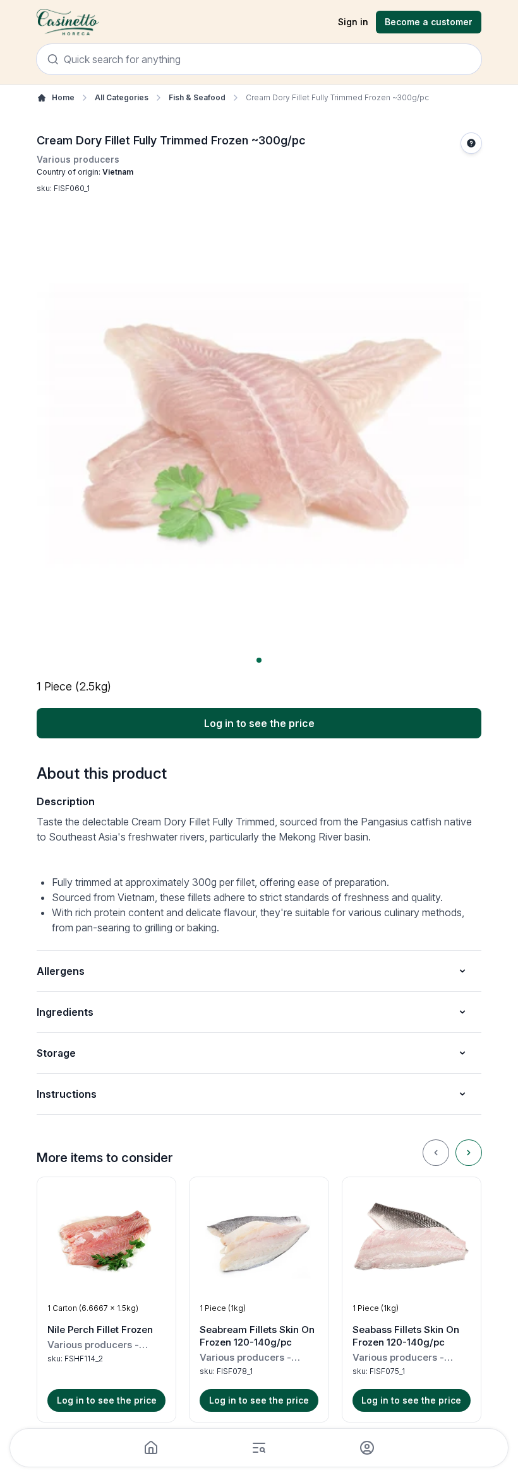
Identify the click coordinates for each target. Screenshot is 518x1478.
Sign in (353, 21)
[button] (106, 1299)
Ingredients (65, 1012)
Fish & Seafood (197, 97)
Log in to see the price (259, 723)
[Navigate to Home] (68, 22)
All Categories (121, 97)
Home (63, 97)
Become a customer (429, 21)
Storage (56, 1053)
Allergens (61, 971)
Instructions (67, 1094)
